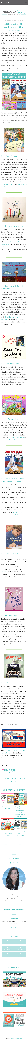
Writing (20, 956)
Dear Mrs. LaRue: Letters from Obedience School (12, 480)
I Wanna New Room (17, 437)
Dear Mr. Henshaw (9, 553)
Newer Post (6, 844)
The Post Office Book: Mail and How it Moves (13, 752)
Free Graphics (20, 943)
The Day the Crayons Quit (13, 226)
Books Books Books (11, 20)
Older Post (21, 844)
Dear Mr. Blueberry (10, 364)
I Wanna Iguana (14, 419)
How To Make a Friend (7, 808)
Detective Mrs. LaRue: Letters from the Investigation (13, 513)
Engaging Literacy (17, 1037)
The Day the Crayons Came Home (12, 243)
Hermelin (5, 683)
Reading (20, 20)
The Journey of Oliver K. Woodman (12, 287)
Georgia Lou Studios (17, 1038)
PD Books (20, 949)
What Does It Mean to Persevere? (20, 834)
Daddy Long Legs (9, 616)
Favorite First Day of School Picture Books (7, 834)
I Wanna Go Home (14, 440)
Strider (3, 571)
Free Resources (8, 949)
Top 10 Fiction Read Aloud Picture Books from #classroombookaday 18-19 (20, 812)
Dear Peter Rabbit (9, 156)
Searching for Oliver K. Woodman (10, 318)
